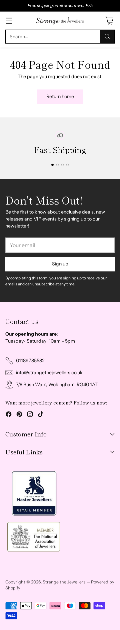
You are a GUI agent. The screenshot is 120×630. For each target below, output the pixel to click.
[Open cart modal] (109, 21)
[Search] (107, 37)
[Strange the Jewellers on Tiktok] (41, 415)
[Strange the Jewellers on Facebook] (9, 415)
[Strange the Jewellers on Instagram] (30, 415)
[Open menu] (9, 21)
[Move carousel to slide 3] (62, 165)
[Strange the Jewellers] (60, 20)
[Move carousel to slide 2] (57, 165)
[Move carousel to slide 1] (52, 165)
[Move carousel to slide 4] (67, 165)
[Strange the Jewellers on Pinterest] (19, 415)
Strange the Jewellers (64, 581)
